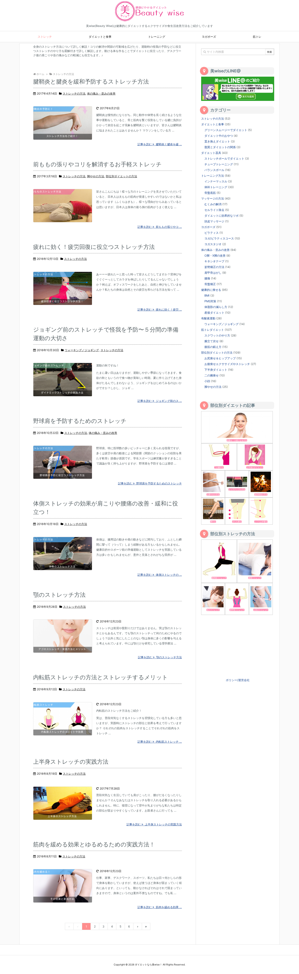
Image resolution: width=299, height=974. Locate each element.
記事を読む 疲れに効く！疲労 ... (159, 309)
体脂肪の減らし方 (215, 307)
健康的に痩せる (211, 289)
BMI (207, 295)
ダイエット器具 (211, 152)
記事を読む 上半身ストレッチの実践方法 (154, 824)
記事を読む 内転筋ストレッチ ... (159, 741)
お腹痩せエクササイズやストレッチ (227, 364)
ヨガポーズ (208, 227)
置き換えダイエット (217, 141)
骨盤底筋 (210, 192)
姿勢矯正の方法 (214, 267)
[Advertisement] (237, 645)
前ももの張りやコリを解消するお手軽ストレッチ (97, 164)
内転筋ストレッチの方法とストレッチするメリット (100, 677)
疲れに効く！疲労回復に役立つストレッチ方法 (94, 246)
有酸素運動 (208, 318)
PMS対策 (210, 301)
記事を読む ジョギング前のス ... (159, 401)
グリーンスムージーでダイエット (225, 130)
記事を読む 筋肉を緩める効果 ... (159, 907)
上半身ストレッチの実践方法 (70, 761)
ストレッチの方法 (74, 93)
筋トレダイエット (212, 329)
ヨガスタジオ (213, 244)
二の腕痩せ (211, 375)
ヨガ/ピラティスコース (219, 238)
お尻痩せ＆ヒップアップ (220, 358)
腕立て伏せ (211, 341)
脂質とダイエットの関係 (220, 147)
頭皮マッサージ (214, 221)
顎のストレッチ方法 (59, 594)
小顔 (207, 381)
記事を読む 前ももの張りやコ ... (159, 226)
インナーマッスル (215, 181)
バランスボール (214, 170)
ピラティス (211, 232)
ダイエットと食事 (212, 124)
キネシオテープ (214, 261)
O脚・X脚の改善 (215, 255)
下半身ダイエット (215, 369)
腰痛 (207, 278)
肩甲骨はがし (213, 272)
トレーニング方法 (212, 175)
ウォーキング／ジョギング (82, 350)
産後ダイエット (214, 312)
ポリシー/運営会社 (238, 680)
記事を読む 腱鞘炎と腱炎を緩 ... (159, 144)
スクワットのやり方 (217, 335)
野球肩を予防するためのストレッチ (80, 420)
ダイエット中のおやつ (218, 135)
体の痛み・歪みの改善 (101, 93)
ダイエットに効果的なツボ (221, 215)
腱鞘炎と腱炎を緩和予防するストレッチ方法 (91, 81)
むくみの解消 (213, 204)
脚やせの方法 (95, 176)
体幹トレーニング (215, 187)
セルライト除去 (214, 210)
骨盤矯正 (210, 284)
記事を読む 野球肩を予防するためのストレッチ (150, 483)
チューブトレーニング (218, 164)
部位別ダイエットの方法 (121, 176)
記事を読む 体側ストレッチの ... (159, 574)
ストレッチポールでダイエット (224, 158)
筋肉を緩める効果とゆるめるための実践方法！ (94, 844)
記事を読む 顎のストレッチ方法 (160, 657)
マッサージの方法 (212, 198)
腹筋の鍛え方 (213, 347)
